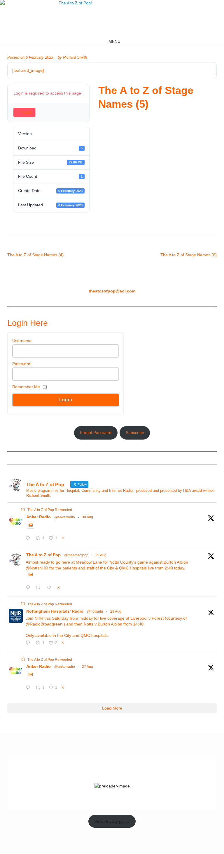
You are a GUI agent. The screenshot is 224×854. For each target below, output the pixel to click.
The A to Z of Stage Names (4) (35, 254)
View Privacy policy (112, 821)
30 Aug (87, 517)
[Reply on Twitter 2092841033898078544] (29, 688)
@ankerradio (64, 517)
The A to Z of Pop (43, 555)
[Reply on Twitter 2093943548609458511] (29, 539)
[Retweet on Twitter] (23, 510)
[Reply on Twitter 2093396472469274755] (29, 643)
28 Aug (115, 611)
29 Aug (100, 555)
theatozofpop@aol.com (112, 291)
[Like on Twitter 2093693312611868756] (50, 588)
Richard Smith (75, 57)
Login (27, 112)
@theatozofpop (76, 555)
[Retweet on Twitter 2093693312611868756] (39, 588)
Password (21, 363)
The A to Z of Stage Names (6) (188, 254)
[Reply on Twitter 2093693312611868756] (29, 588)
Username (22, 340)
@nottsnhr (95, 611)
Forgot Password (95, 432)
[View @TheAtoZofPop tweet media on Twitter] (30, 525)
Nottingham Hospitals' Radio (54, 611)
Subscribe (135, 432)
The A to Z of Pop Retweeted (49, 510)
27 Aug (87, 667)
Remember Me (26, 386)
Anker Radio (38, 517)
